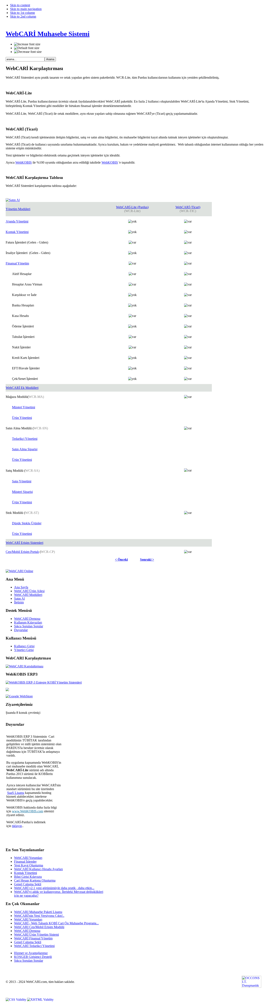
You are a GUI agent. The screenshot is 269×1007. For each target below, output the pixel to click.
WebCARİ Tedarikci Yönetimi (34, 946)
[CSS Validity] (16, 999)
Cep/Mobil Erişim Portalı (22, 552)
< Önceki (121, 559)
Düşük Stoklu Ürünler (26, 523)
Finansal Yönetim (17, 263)
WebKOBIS (23, 162)
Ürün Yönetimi (22, 417)
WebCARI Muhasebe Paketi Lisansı (38, 912)
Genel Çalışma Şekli (27, 884)
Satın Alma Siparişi (24, 449)
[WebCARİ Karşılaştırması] (24, 666)
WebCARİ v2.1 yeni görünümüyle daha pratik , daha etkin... (54, 888)
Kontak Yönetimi (17, 232)
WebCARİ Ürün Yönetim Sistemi (36, 934)
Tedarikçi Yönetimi (24, 438)
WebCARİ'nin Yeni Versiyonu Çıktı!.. (39, 915)
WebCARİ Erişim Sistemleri (24, 543)
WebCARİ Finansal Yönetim (33, 938)
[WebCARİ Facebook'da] (7, 690)
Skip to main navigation (26, 9)
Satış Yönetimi (21, 481)
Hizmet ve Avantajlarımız (31, 953)
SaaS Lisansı (15, 793)
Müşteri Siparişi (22, 492)
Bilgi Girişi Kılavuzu (28, 876)
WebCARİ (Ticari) (187, 207)
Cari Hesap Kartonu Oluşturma (34, 880)
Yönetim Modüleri (18, 209)
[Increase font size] (27, 44)
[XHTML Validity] (40, 999)
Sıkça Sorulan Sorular (28, 960)
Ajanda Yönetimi (17, 221)
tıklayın (17, 826)
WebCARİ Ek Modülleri (22, 388)
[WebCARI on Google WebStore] (19, 696)
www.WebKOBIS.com (27, 811)
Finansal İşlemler (25, 861)
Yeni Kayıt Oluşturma (28, 865)
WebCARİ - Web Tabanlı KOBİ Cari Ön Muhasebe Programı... (56, 923)
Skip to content (20, 5)
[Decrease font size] (28, 52)
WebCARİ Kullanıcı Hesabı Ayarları (38, 869)
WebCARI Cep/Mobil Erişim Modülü (39, 927)
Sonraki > (147, 559)
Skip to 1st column (22, 12)
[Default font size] (26, 48)
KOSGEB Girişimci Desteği (33, 957)
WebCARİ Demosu (27, 931)
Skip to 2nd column (23, 16)
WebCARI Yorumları (28, 858)
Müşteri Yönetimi (23, 407)
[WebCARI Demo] (19, 571)
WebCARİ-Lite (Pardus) (132, 207)
